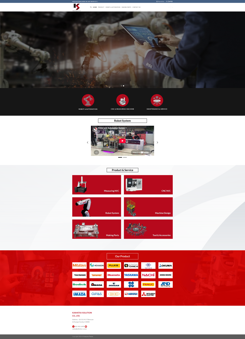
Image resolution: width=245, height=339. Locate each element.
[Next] (237, 49)
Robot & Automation (113, 7)
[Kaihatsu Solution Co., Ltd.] (79, 7)
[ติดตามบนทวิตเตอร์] (170, 1)
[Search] (91, 7)
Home (95, 7)
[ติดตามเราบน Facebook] (166, 1)
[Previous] (7, 49)
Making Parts (126, 7)
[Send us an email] (171, 1)
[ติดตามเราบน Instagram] (168, 1)
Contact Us (136, 7)
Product (101, 7)
